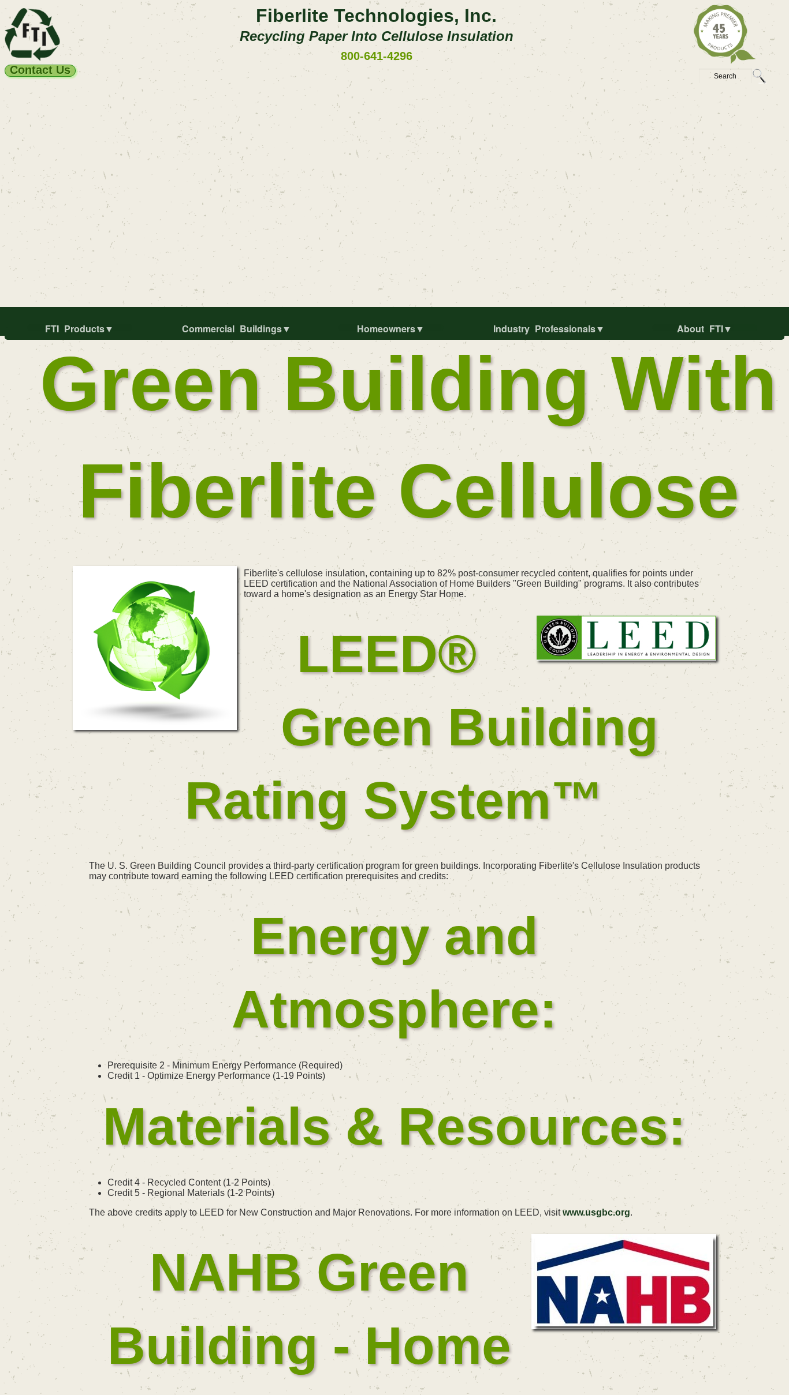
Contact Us (40, 70)
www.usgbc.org (596, 1212)
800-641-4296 (376, 56)
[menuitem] (82, 333)
